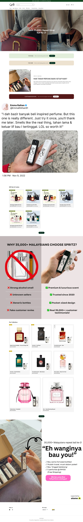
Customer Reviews (34, 8)
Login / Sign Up (15, 8)
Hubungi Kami (41, 8)
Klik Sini (52, 55)
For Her (23, 8)
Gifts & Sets (28, 8)
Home (10, 8)
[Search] (32, 5)
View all (41, 232)
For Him (20, 8)
